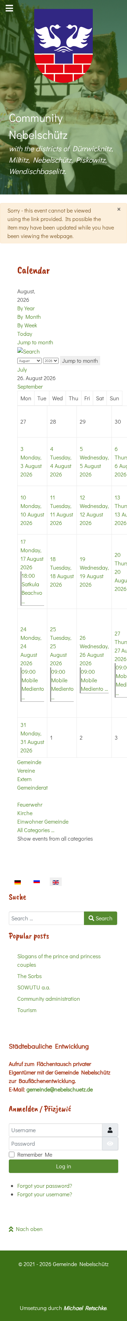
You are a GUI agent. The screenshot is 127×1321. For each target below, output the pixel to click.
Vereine (26, 770)
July (22, 369)
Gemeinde (29, 762)
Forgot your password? (44, 1185)
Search (103, 918)
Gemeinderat (32, 787)
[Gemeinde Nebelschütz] (63, 46)
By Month (29, 316)
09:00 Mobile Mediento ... (94, 680)
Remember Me (34, 1154)
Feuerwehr (29, 804)
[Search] (28, 350)
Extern (24, 779)
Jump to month (35, 342)
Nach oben (28, 1228)
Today (24, 333)
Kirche (24, 813)
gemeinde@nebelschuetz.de (59, 1089)
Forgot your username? (44, 1194)
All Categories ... (35, 830)
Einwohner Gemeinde (42, 821)
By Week (27, 325)
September (30, 386)
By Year (26, 308)
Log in (63, 1166)
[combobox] (46, 918)
